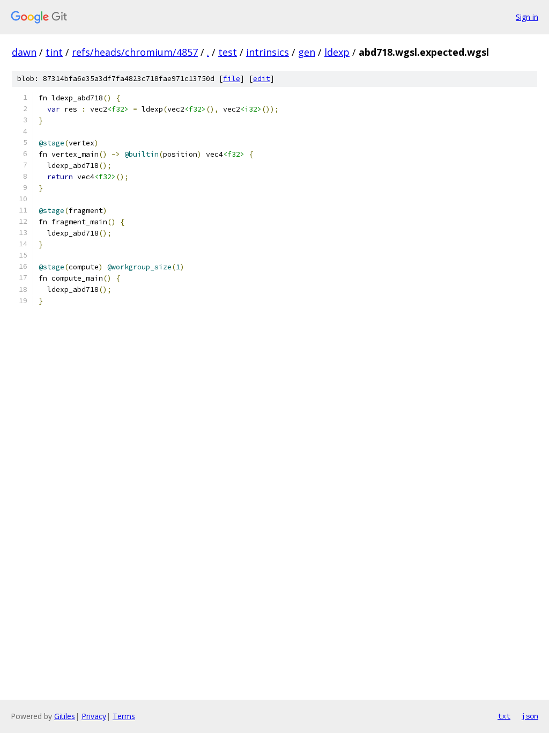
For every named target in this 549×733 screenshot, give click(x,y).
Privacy (93, 716)
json (529, 716)
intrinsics (267, 52)
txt (504, 716)
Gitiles (64, 716)
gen (306, 52)
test (227, 52)
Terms (124, 716)
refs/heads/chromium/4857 (135, 52)
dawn (24, 52)
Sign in (527, 17)
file (231, 78)
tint (54, 52)
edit (261, 78)
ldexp (337, 52)
